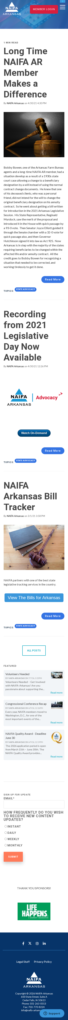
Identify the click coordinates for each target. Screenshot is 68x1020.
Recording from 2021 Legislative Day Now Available (26, 336)
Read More (53, 279)
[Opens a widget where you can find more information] (51, 1013)
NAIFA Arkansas (15, 103)
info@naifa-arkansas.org (34, 1010)
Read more (56, 692)
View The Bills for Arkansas (34, 597)
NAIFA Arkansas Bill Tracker (30, 496)
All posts (34, 650)
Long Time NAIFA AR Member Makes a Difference (25, 73)
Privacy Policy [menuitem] (43, 961)
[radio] (34, 826)
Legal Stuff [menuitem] (23, 961)
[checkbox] (34, 835)
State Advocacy (25, 289)
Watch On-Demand (34, 433)
